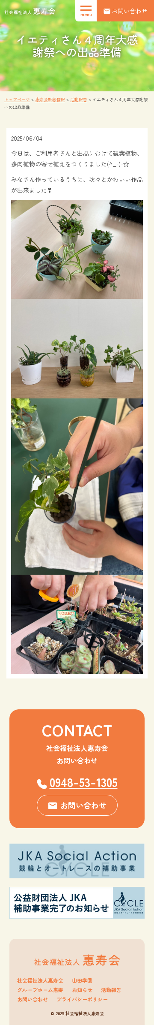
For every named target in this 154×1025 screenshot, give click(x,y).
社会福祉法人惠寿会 (40, 980)
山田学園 (82, 980)
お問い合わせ (32, 999)
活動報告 (111, 989)
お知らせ (82, 989)
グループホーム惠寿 (40, 989)
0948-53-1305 (84, 781)
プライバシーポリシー (82, 999)
